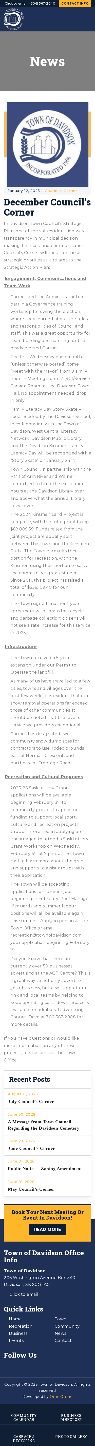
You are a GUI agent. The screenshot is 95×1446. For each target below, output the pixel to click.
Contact (63, 1340)
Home (15, 1319)
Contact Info (75, 3)
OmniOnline (61, 1396)
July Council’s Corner (31, 1101)
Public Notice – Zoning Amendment (45, 1168)
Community (67, 1326)
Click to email (16, 3)
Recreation (20, 1326)
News (60, 1333)
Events (16, 1340)
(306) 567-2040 (42, 3)
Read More (47, 1229)
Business (18, 1333)
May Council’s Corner (31, 1189)
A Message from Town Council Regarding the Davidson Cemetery (44, 1125)
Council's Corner (61, 190)
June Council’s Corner (31, 1148)
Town (61, 1319)
